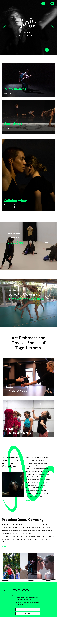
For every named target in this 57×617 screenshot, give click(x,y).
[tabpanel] (28, 27)
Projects (12, 595)
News (18, 595)
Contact (38, 3)
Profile (6, 595)
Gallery (24, 595)
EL (47, 3)
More (28, 500)
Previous (5, 27)
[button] (11, 565)
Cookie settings (28, 609)
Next (53, 27)
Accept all (28, 613)
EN (43, 3)
